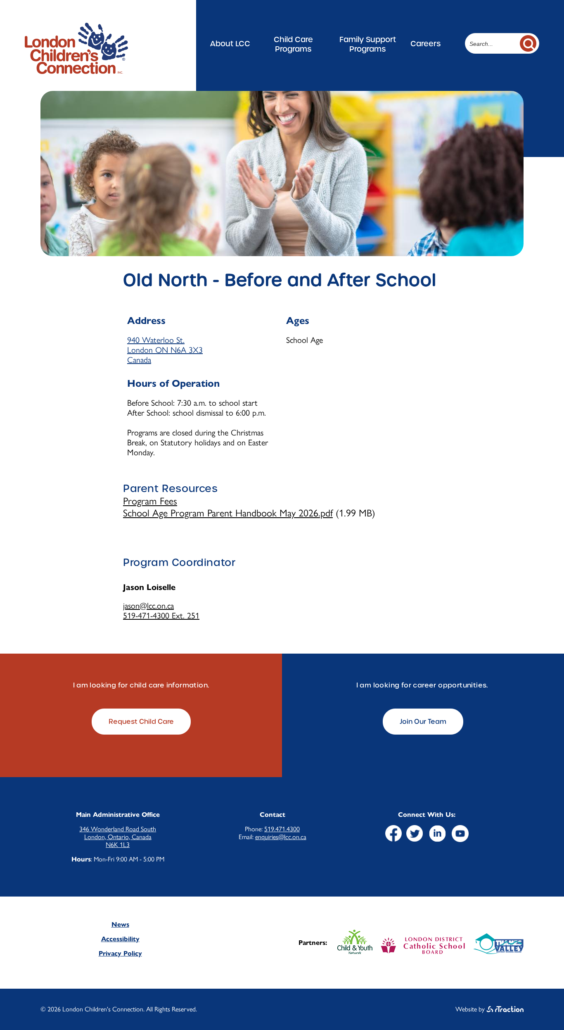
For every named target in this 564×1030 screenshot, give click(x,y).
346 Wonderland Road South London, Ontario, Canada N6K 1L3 (117, 837)
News (120, 924)
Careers (425, 43)
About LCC (230, 43)
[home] (76, 70)
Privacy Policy (120, 953)
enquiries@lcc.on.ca (280, 837)
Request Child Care (141, 721)
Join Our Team (423, 721)
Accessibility (120, 939)
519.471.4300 (282, 829)
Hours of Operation (173, 383)
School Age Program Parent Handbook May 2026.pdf (228, 513)
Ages (297, 320)
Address (146, 320)
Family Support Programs (367, 44)
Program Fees (150, 501)
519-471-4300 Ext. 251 (161, 616)
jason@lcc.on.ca (148, 606)
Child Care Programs (293, 44)
